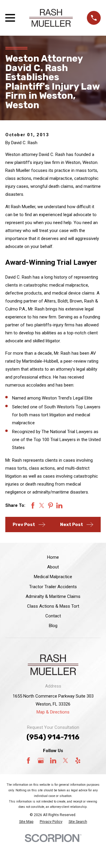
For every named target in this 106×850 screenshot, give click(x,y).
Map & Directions (53, 712)
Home (53, 557)
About (53, 567)
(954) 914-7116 (53, 737)
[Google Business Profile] (41, 760)
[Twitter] (65, 760)
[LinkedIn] (53, 760)
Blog (53, 625)
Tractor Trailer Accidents (53, 586)
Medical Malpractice (53, 576)
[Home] (51, 17)
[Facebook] (28, 760)
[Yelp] (78, 760)
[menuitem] (26, 821)
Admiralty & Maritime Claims (53, 596)
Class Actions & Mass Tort (53, 606)
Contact (53, 616)
